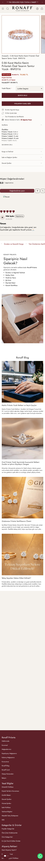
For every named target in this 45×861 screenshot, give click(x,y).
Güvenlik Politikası (8, 787)
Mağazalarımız (6, 749)
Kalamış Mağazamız (8, 757)
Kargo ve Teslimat (7, 151)
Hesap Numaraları (8, 774)
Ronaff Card (6, 770)
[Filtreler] (37, 191)
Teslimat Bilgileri (7, 811)
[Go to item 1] (6, 201)
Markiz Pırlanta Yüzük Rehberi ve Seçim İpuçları (19, 405)
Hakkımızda (5, 741)
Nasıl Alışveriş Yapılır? (9, 850)
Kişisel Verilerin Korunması (10, 791)
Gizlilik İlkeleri (6, 795)
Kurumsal (5, 745)
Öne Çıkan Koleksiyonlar (10, 833)
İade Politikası (6, 807)
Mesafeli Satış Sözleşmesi (10, 816)
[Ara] (7, 9)
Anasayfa (5, 56)
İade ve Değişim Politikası (10, 858)
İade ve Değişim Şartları (9, 157)
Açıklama (5, 125)
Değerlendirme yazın (17, 190)
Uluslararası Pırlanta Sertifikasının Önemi (16, 521)
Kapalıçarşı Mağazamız (9, 753)
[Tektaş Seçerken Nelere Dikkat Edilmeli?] (22, 554)
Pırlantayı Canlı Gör (22, 104)
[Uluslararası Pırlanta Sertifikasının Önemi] (22, 497)
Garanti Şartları (7, 163)
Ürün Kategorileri (7, 837)
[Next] (42, 2)
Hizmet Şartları (6, 803)
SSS (3, 820)
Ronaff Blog (22, 357)
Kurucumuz (5, 762)
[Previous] (3, 2)
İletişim (4, 778)
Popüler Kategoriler (8, 829)
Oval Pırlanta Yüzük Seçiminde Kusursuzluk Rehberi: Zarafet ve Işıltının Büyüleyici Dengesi (21, 463)
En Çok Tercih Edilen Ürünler (11, 841)
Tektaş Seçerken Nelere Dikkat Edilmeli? (16, 578)
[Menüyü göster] (3, 9)
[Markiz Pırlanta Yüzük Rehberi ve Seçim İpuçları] (22, 382)
